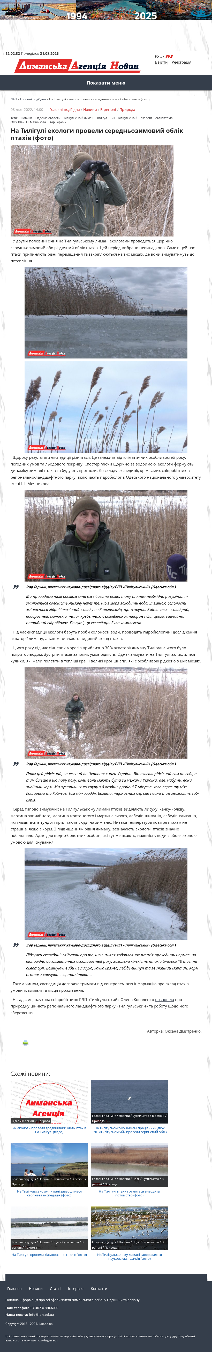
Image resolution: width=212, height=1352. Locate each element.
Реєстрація (181, 62)
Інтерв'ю (76, 1288)
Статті (55, 1288)
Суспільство (141, 1116)
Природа (127, 109)
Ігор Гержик (57, 122)
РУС (158, 56)
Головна (14, 1288)
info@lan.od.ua (41, 1314)
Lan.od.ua (46, 1324)
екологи (146, 118)
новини (26, 118)
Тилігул (102, 118)
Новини (90, 109)
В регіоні (108, 109)
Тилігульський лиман (78, 118)
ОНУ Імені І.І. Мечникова (28, 122)
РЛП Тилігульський (123, 118)
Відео (15, 1121)
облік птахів (163, 118)
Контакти (99, 1288)
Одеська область (47, 118)
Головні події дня (64, 109)
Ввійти (161, 62)
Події (136, 1179)
